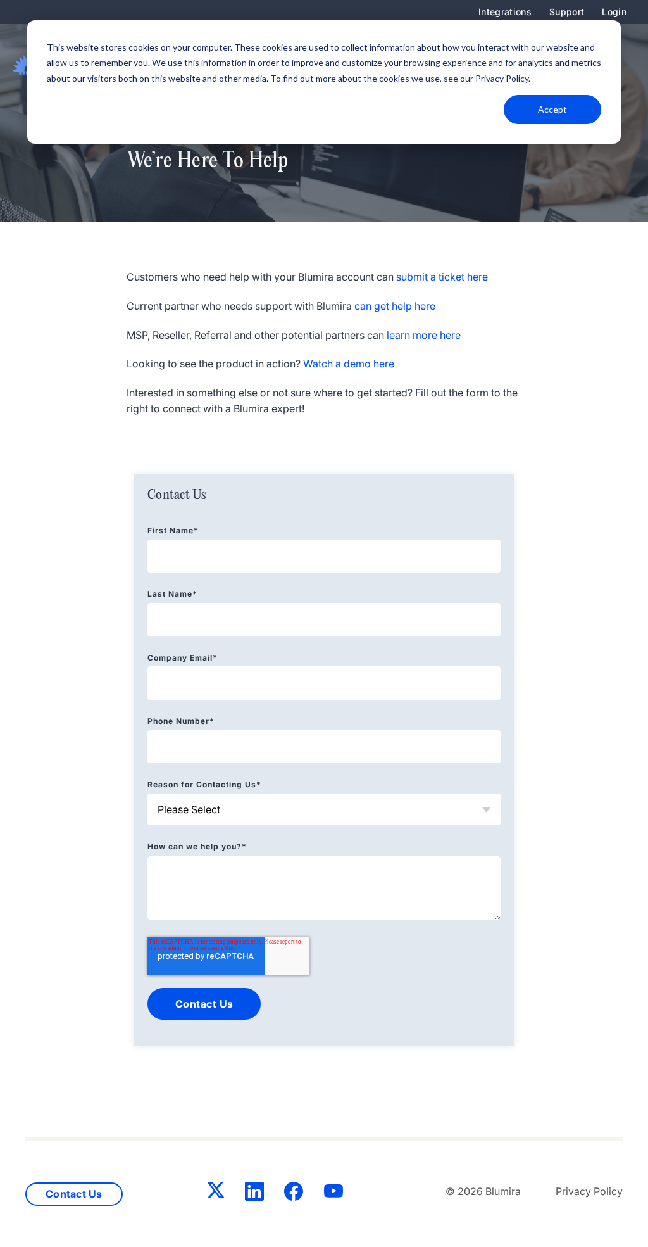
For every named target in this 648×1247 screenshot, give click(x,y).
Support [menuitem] (566, 11)
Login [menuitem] (614, 11)
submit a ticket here (442, 276)
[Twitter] (216, 1192)
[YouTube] (333, 1194)
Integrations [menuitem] (505, 11)
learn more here (424, 335)
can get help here (394, 306)
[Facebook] (293, 1194)
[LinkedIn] (254, 1194)
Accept (552, 109)
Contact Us (74, 1193)
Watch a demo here (348, 363)
